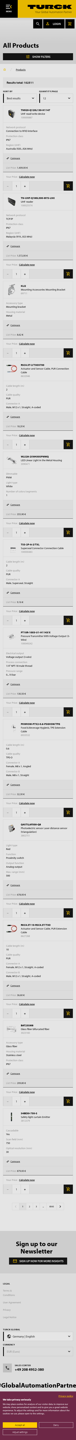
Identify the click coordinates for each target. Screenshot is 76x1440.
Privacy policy (65, 1396)
